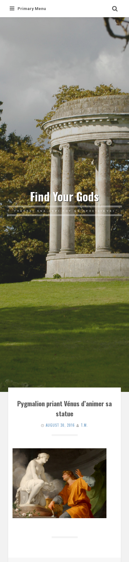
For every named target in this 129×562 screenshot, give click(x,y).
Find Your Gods (64, 196)
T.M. (84, 425)
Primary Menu (32, 8)
